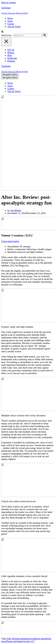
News (10, 18)
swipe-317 (29, 641)
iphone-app (38, 638)
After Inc (10, 638)
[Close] (6, 41)
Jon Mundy (15, 210)
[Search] (2, 32)
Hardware (12, 58)
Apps (10, 21)
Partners (11, 61)
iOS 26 (10, 50)
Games (10, 23)
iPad (9, 55)
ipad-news (28, 638)
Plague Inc (11, 641)
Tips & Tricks (13, 26)
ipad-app (19, 638)
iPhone (10, 52)
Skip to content (8, 2)
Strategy (20, 641)
